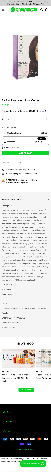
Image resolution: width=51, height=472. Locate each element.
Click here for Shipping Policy (34, 4)
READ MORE (26, 389)
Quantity (5, 119)
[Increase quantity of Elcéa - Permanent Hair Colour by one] (46, 119)
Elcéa (19, 162)
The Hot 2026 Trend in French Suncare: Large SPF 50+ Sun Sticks (16, 378)
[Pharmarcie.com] (24, 9)
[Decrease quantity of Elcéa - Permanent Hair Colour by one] (14, 119)
